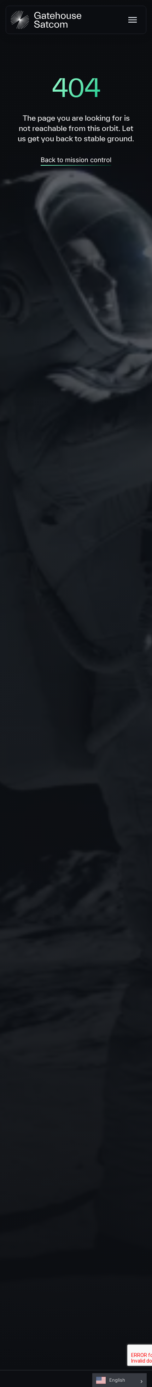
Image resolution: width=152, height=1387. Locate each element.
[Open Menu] (134, 19)
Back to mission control (76, 160)
